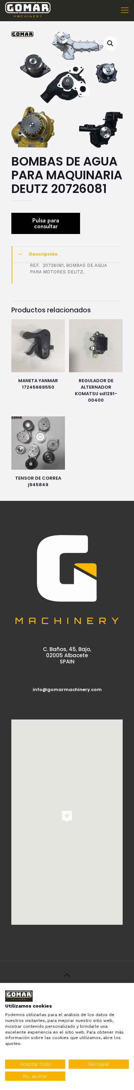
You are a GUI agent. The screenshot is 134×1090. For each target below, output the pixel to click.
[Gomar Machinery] (28, 10)
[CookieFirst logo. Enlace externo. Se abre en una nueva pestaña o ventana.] (19, 996)
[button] (111, 43)
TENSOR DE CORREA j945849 (38, 481)
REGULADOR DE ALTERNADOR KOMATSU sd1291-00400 (96, 390)
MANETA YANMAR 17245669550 (38, 383)
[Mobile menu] (125, 10)
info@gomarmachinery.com (67, 689)
